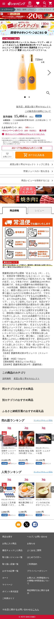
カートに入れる (33, 155)
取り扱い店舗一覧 (10, 564)
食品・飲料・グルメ (25, 9)
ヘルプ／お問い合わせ (37, 537)
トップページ (7, 9)
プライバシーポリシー (37, 571)
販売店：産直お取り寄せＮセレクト (33, 107)
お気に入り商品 (9, 543)
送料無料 (6, 378)
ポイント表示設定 (10, 591)
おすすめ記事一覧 (10, 571)
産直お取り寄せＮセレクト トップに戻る (29, 164)
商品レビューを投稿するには (35, 180)
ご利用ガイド (8, 598)
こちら (36, 609)
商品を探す (7, 537)
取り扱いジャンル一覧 (12, 557)
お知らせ (31, 543)
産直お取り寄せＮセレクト (27, 378)
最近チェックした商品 (12, 550)
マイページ (7, 585)
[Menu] (3, 3)
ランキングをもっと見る (43, 420)
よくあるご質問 (34, 550)
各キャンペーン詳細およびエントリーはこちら (25, 134)
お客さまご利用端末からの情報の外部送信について (38, 581)
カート (5, 578)
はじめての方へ (34, 557)
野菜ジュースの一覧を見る (36, 171)
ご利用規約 (32, 564)
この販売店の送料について (38, 111)
